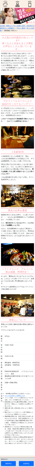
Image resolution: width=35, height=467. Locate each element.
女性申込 (26, 463)
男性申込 (8, 463)
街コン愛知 (21, 28)
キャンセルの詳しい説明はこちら (15, 396)
